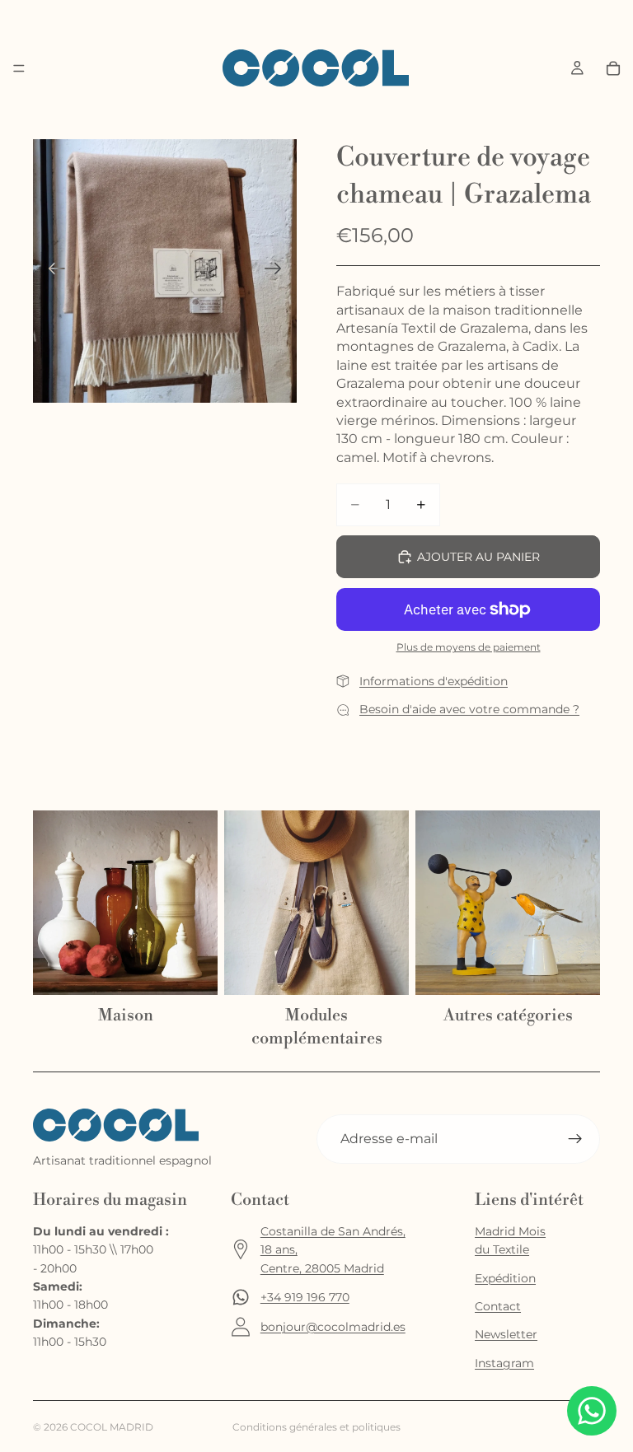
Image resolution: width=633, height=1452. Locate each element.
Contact (498, 1306)
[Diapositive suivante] (278, 271)
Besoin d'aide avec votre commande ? (469, 709)
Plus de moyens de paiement (468, 647)
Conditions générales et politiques (316, 1427)
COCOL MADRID (111, 1427)
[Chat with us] (592, 1411)
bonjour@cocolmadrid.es (333, 1326)
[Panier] (613, 68)
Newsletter (506, 1334)
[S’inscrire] (575, 1139)
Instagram (504, 1363)
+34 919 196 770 (304, 1297)
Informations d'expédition (433, 681)
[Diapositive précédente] (51, 271)
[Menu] (19, 68)
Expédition (505, 1278)
